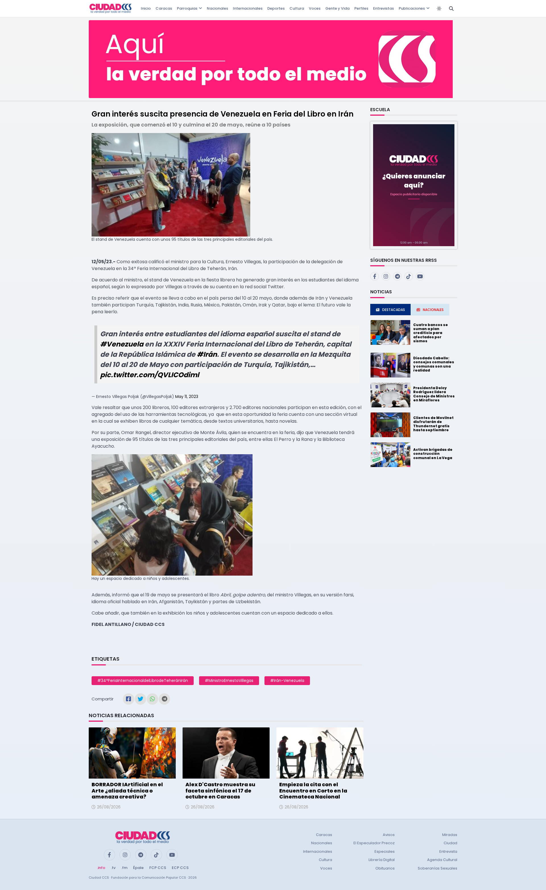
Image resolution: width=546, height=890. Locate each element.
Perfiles (361, 8)
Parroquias (187, 8)
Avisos (389, 834)
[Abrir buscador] (451, 8)
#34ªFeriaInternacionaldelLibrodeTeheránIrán (142, 680)
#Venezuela (121, 344)
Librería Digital (382, 859)
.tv (113, 867)
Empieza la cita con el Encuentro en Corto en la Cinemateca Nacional (313, 790)
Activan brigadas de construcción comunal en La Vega (432, 453)
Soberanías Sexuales (437, 868)
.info (101, 867)
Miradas (449, 834)
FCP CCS (157, 867)
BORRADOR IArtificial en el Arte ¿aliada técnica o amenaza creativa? (127, 790)
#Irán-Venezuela (287, 680)
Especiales (385, 851)
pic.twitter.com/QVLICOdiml (149, 374)
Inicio (146, 8)
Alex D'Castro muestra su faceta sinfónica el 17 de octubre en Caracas (220, 790)
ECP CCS (180, 867)
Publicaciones (412, 8)
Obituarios (385, 868)
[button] (413, 185)
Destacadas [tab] (393, 309)
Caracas (164, 8)
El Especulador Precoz (374, 843)
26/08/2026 (109, 807)
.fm (124, 867)
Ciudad (450, 843)
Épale (138, 867)
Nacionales (217, 8)
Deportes (276, 8)
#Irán (207, 354)
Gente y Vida (337, 8)
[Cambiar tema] (439, 8)
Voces (314, 8)
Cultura (296, 8)
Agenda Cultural (442, 859)
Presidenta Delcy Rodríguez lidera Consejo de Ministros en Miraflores (434, 394)
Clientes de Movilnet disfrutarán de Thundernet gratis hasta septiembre (433, 423)
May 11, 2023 (186, 396)
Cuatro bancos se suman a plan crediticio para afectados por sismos (430, 333)
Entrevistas (383, 8)
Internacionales (247, 8)
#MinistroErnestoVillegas (229, 680)
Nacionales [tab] (433, 309)
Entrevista (448, 851)
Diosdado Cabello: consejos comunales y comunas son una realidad (433, 364)
